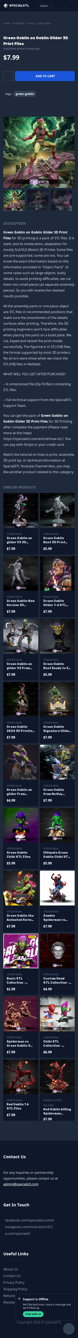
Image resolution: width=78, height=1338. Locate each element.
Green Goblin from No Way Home (53, 792)
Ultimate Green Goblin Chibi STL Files (56, 855)
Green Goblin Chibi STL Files (19, 855)
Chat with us (33, 1314)
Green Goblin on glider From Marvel (19, 792)
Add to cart (45, 76)
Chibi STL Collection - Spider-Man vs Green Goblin (55, 1044)
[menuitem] (14, 200)
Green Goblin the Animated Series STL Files (20, 918)
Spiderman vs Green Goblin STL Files (21, 1044)
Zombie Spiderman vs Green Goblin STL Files (57, 918)
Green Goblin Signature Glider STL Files (57, 729)
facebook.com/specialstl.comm (29, 1220)
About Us (10, 1269)
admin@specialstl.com (20, 1184)
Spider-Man (44, 23)
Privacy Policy (14, 1282)
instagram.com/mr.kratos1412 (29, 1227)
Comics (31, 23)
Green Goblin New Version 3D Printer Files (21, 603)
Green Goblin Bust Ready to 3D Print (57, 666)
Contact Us (12, 1276)
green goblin (25, 94)
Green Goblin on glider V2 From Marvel (19, 666)
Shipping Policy (15, 1289)
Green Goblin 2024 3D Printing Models (21, 729)
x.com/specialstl (17, 1233)
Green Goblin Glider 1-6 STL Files (54, 603)
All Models (18, 23)
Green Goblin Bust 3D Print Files (54, 540)
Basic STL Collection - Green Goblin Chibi (17, 981)
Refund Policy (14, 1295)
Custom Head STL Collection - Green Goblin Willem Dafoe (56, 981)
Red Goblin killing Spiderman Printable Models (57, 1112)
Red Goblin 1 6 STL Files (18, 1106)
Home (6, 23)
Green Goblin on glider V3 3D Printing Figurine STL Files (21, 540)
